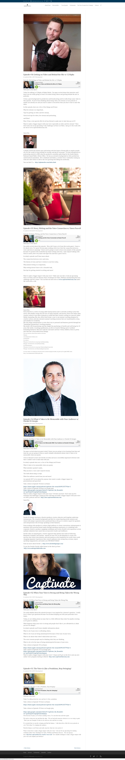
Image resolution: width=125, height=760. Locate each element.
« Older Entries (26, 748)
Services (30, 752)
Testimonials (73, 5)
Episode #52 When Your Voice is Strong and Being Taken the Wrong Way (51, 593)
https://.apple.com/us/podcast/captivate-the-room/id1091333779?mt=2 (47, 705)
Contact (49, 752)
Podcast (97, 5)
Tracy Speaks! (64, 5)
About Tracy (48, 5)
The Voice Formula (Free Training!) (85, 5)
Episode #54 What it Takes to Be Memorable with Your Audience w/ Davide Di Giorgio (51, 420)
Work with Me (55, 5)
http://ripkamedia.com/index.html (45, 162)
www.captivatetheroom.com (67, 279)
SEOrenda (31, 756)
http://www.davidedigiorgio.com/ (53, 543)
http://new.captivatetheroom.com (51, 497)
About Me (43, 752)
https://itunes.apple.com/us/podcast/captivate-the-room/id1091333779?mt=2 (47, 486)
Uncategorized (39, 77)
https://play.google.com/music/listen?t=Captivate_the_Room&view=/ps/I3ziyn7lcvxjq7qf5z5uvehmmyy (43, 491)
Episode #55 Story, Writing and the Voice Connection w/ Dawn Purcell (52, 228)
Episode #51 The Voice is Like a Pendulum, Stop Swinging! (47, 668)
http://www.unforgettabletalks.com (35, 548)
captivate (27, 77)
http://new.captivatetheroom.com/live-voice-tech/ (39, 734)
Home (24, 752)
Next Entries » (77, 748)
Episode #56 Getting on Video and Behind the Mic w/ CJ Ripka (48, 74)
